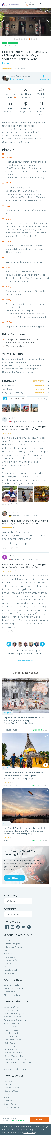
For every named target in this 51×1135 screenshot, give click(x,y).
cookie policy (29, 1132)
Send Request (14, 878)
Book (39, 1119)
